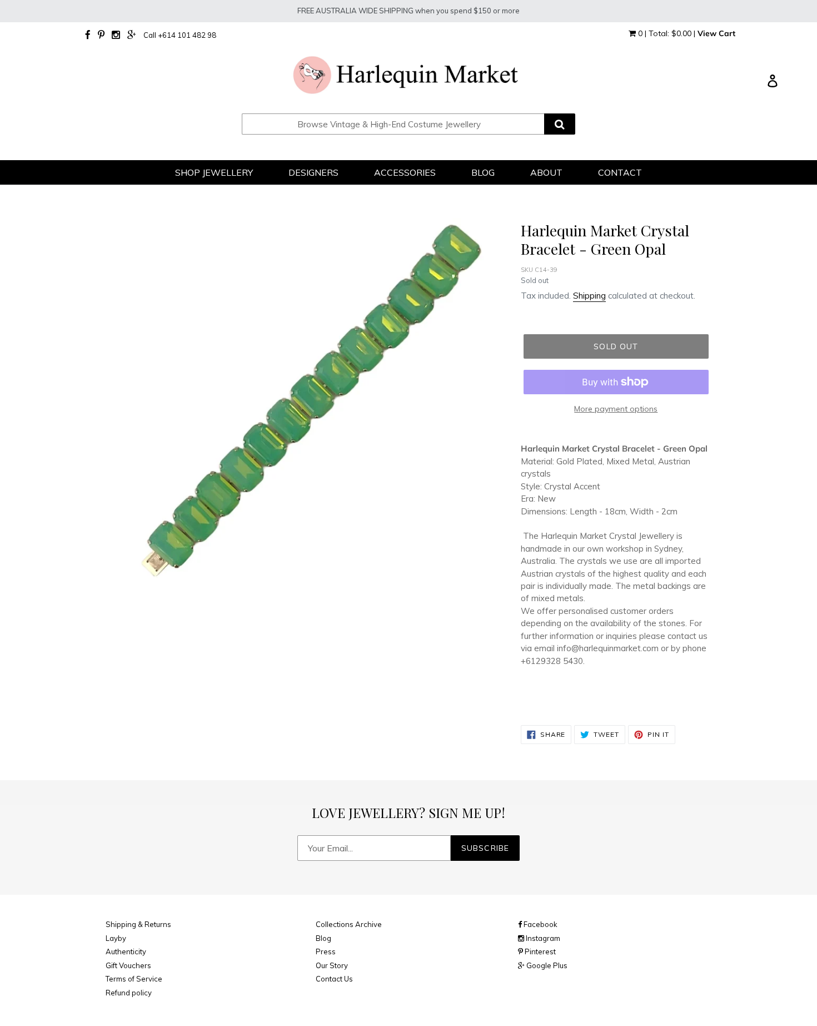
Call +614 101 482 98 (179, 35)
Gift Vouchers (128, 965)
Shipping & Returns (138, 924)
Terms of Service (134, 978)
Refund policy (129, 992)
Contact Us (334, 978)
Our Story (332, 965)
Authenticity (126, 951)
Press (326, 951)
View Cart (716, 33)
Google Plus (546, 965)
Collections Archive (349, 924)
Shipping (589, 295)
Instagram (542, 938)
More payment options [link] (615, 409)
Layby (116, 938)
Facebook (539, 924)
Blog (323, 938)
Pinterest (539, 951)
